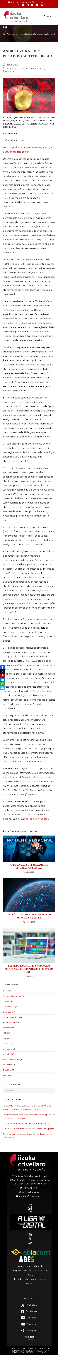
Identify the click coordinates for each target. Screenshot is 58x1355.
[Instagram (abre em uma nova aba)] (26, 5)
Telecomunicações (11, 1059)
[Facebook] (2, 667)
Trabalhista (7, 1065)
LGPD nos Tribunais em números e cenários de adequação (28, 1129)
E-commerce (9, 1007)
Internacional (8, 1028)
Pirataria (6, 1043)
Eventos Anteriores (11, 1017)
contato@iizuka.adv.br (21, 2)
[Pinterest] (2, 676)
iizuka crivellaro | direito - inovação (30, 1351)
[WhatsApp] (2, 684)
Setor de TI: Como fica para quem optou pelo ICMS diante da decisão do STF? (29, 969)
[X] (2, 671)
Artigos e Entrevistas (17, 68)
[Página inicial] (4, 34)
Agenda (6, 991)
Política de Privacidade (36, 819)
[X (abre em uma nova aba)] (17, 5)
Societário (7, 1049)
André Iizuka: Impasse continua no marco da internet (29, 916)
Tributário (7, 1070)
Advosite (36, 1350)
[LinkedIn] (2, 680)
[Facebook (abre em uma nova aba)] (21, 5)
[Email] (2, 688)
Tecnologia (8, 71)
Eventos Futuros (10, 1022)
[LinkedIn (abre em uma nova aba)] (31, 5)
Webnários (7, 1075)
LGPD (5, 1033)
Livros (5, 1038)
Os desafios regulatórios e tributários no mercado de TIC (27, 1123)
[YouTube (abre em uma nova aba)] (35, 5)
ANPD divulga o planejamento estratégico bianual (29, 866)
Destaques (8, 1001)
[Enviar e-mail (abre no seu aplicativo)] (40, 5)
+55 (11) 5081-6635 (42, 2)
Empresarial (37, 68)
